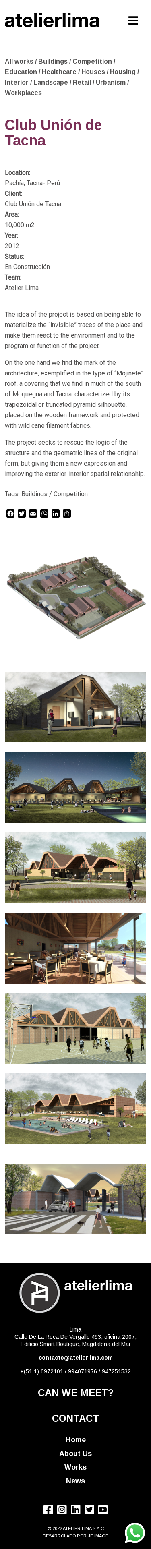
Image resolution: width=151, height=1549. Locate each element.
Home (76, 1440)
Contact (75, 1418)
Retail (83, 82)
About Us (75, 1454)
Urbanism (111, 82)
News (75, 1481)
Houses (94, 71)
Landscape (51, 82)
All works (19, 61)
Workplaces (23, 92)
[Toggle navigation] (133, 18)
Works (75, 1467)
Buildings (53, 61)
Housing (123, 71)
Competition (93, 61)
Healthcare (60, 71)
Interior (17, 82)
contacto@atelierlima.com (76, 1357)
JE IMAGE (98, 1535)
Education (22, 71)
